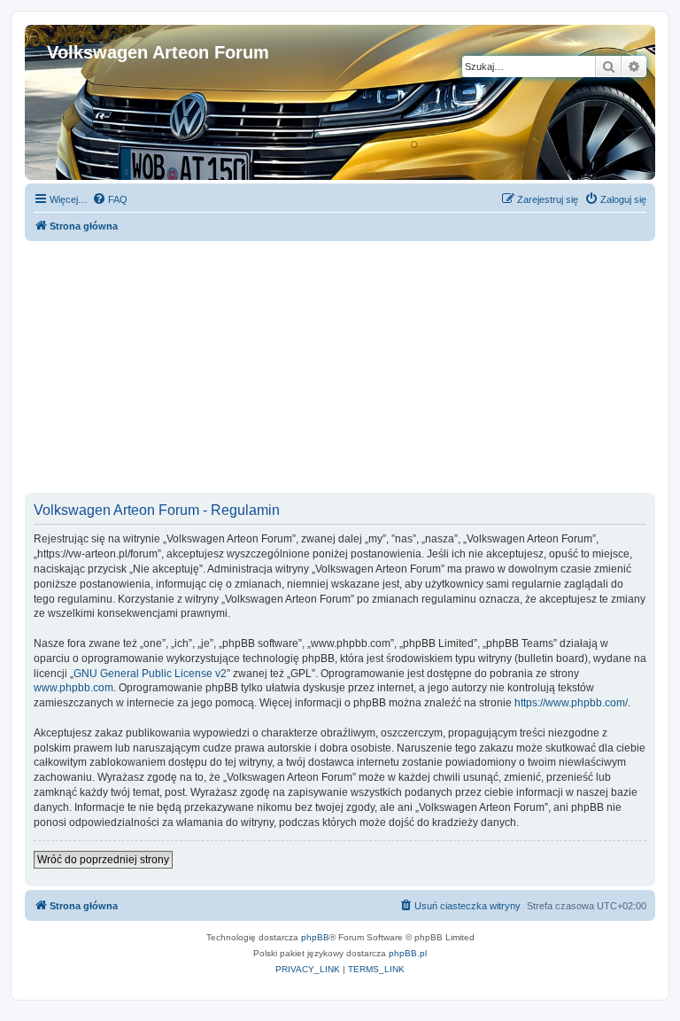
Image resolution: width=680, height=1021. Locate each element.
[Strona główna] (57, 33)
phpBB (315, 937)
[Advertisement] (340, 365)
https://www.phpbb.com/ (571, 703)
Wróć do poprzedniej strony (103, 859)
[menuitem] (110, 199)
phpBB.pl (408, 953)
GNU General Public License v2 (150, 673)
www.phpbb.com (73, 688)
